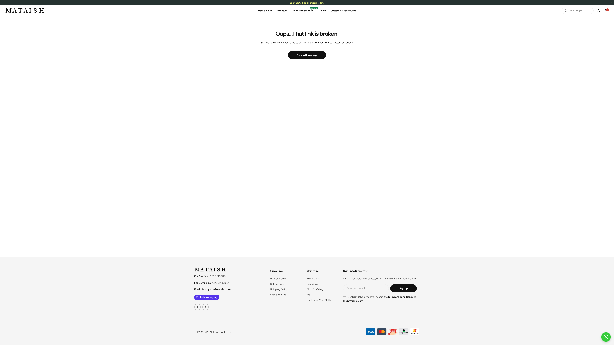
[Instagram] (205, 307)
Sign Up (403, 288)
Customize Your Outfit (319, 300)
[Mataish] (25, 10)
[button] (263, 2)
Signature (312, 283)
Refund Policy (278, 283)
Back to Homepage (307, 55)
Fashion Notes (278, 294)
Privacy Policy (278, 278)
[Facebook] (197, 307)
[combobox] (578, 11)
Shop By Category (317, 289)
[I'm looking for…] (565, 11)
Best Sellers (313, 278)
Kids (309, 294)
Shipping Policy (278, 289)
